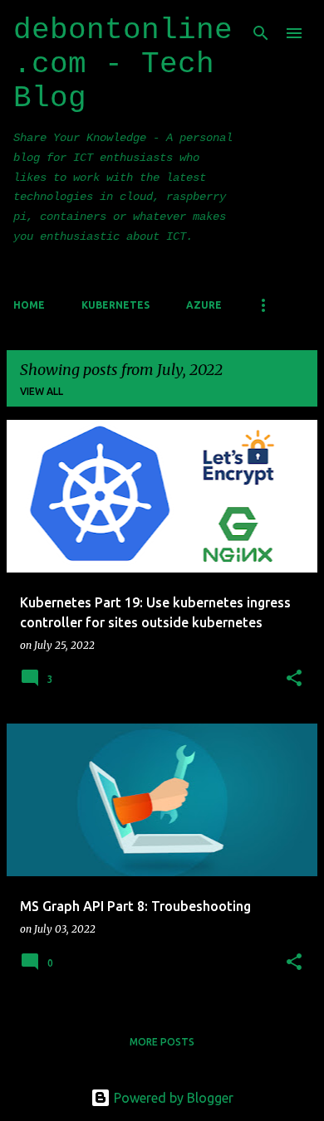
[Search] (261, 33)
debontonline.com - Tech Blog (123, 64)
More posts (162, 1041)
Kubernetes (115, 305)
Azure (204, 305)
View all (41, 391)
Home (29, 305)
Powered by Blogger (171, 1097)
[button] (294, 679)
